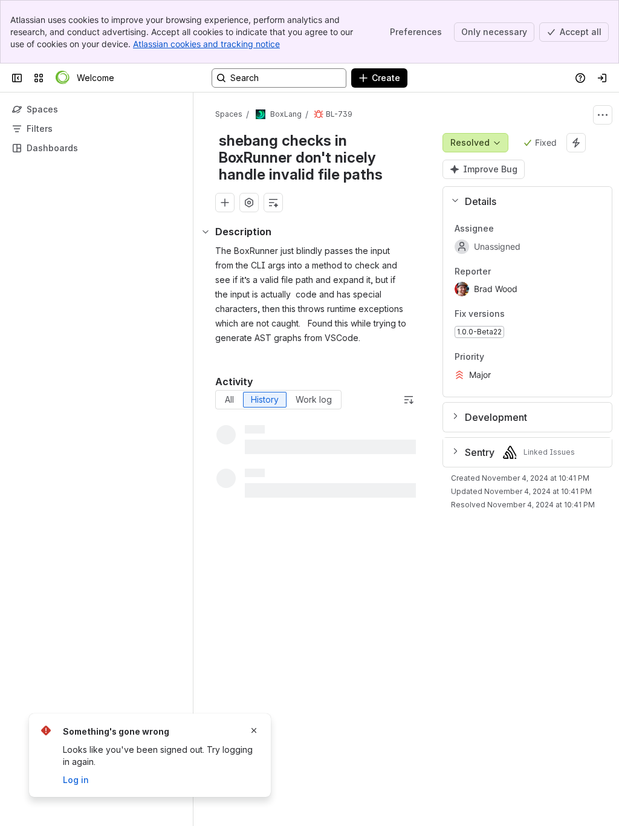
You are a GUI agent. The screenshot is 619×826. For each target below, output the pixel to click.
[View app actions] (249, 202)
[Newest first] (408, 399)
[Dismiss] (254, 730)
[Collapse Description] (205, 231)
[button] (522, 201)
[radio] (229, 400)
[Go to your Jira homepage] (62, 78)
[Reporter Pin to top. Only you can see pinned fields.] (500, 271)
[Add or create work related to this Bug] (225, 202)
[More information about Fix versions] (517, 315)
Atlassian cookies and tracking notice (206, 44)
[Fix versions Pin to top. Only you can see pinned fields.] (531, 314)
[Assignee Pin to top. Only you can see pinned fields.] (503, 228)
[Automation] (576, 142)
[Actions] (602, 115)
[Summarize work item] (273, 202)
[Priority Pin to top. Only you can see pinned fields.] (494, 357)
